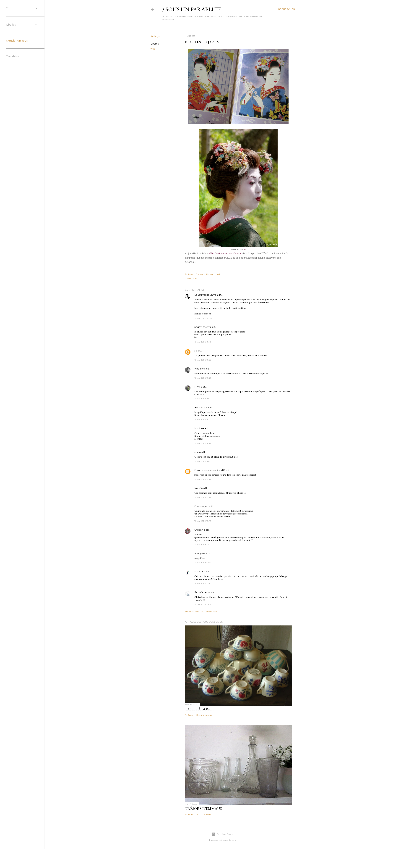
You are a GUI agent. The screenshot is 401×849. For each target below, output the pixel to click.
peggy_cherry (202, 327)
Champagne (201, 506)
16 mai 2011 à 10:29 (202, 360)
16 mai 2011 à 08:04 (203, 318)
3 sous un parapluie (191, 9)
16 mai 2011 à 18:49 (202, 521)
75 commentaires (203, 814)
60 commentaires (203, 715)
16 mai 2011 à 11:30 (202, 443)
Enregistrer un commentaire (201, 611)
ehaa (197, 452)
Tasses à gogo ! (199, 709)
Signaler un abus (17, 40)
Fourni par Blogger (225, 834)
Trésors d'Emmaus (203, 808)
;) (194, 350)
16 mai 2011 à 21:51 (202, 544)
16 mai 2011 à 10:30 (202, 378)
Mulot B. (199, 571)
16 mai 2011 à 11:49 (202, 461)
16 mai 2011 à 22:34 (202, 563)
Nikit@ (198, 488)
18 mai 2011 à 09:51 (202, 604)
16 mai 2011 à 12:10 (202, 479)
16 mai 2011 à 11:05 (202, 399)
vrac (153, 48)
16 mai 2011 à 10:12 (202, 342)
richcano (232, 840)
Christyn (198, 529)
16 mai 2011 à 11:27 (202, 419)
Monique (199, 428)
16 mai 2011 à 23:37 (202, 583)
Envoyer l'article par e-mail (207, 274)
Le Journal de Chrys (205, 294)
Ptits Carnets (201, 592)
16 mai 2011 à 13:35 (202, 497)
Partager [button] (155, 36)
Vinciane (199, 368)
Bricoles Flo (200, 407)
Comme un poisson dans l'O (209, 470)
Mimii (197, 386)
